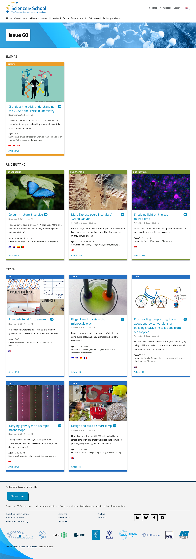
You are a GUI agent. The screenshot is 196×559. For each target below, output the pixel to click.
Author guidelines (111, 18)
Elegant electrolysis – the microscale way (88, 321)
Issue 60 (18, 35)
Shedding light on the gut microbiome (151, 216)
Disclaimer (63, 521)
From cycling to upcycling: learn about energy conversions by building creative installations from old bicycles (157, 325)
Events (74, 18)
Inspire (44, 18)
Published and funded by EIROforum (21, 546)
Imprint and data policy (17, 521)
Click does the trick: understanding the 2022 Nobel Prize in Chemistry (31, 109)
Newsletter (165, 7)
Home (9, 18)
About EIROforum (15, 517)
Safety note (64, 517)
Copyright (62, 514)
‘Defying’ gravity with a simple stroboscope (28, 428)
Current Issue (20, 18)
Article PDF (14, 150)
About (83, 18)
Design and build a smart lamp (91, 426)
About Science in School (17, 514)
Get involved (95, 18)
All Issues (34, 18)
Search (177, 7)
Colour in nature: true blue (25, 214)
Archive (101, 514)
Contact (153, 7)
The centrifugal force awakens (28, 319)
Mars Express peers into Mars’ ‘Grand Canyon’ (91, 216)
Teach (66, 18)
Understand (55, 18)
